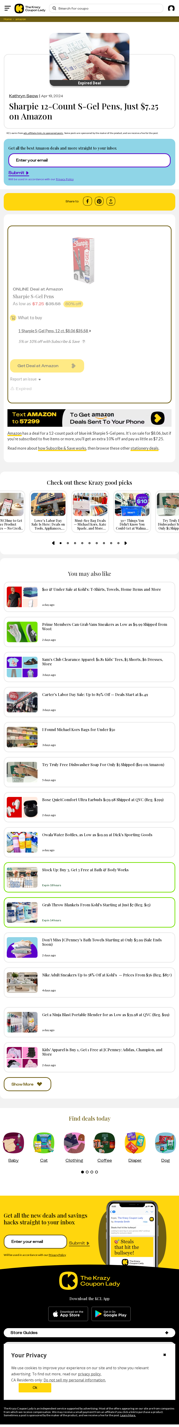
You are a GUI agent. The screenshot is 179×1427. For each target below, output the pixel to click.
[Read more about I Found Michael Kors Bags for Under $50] (21, 737)
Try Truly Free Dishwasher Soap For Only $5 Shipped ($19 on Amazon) (103, 764)
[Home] (30, 8)
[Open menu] (7, 8)
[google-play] (111, 1314)
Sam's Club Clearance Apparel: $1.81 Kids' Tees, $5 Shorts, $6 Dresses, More (102, 661)
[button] (167, 1332)
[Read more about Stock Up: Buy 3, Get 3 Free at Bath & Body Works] (21, 877)
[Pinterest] (99, 201)
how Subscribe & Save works (62, 448)
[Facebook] (87, 201)
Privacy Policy (65, 179)
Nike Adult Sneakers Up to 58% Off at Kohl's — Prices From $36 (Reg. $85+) (107, 974)
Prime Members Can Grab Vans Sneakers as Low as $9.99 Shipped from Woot (104, 626)
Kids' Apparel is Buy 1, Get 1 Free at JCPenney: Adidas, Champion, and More (102, 1052)
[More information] (84, 341)
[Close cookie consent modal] (165, 1355)
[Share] (110, 201)
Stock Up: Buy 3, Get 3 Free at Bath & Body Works (85, 869)
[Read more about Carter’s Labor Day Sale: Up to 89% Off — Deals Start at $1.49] (21, 702)
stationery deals (144, 448)
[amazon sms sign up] (89, 418)
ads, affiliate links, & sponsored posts (43, 133)
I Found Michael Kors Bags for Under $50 (78, 729)
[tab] (61, 543)
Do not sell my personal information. (75, 1380)
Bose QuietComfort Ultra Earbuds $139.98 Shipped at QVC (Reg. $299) (103, 799)
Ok (35, 1388)
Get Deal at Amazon (38, 365)
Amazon (14, 433)
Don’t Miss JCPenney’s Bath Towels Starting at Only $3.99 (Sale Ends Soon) (102, 942)
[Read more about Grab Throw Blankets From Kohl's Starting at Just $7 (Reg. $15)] (21, 912)
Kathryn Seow (23, 95)
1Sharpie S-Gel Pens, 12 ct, (53, 331)
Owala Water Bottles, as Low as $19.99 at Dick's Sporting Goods (97, 834)
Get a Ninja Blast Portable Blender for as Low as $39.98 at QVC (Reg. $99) (105, 1014)
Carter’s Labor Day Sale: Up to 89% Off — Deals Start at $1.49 (95, 694)
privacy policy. (89, 1374)
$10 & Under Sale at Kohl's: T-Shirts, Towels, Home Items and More (101, 589)
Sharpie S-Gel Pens (33, 296)
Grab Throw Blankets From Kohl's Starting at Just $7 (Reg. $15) (96, 904)
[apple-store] (68, 1314)
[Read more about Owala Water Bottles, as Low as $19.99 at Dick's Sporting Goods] (21, 842)
